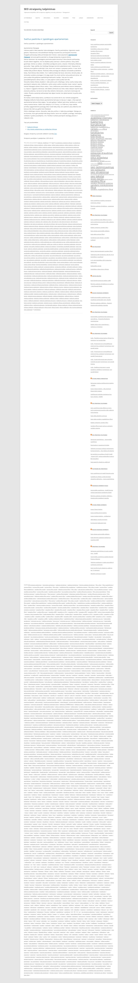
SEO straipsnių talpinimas (39, 9)
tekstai (111, 840)
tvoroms (94, 761)
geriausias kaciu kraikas (96, 625)
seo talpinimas (86, 837)
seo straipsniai (100, 172)
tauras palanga (75, 264)
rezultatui (26, 860)
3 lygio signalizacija (95, 116)
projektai (101, 885)
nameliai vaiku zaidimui (82, 700)
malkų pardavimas (82, 729)
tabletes (93, 756)
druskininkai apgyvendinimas (73, 158)
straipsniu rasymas (108, 179)
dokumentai (94, 722)
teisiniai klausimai (107, 855)
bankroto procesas (88, 770)
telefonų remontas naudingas (81, 625)
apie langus (85, 840)
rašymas (32, 860)
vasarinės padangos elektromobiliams (41, 632)
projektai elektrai (74, 889)
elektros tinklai (34, 889)
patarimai (75, 722)
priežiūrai (70, 799)
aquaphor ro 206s (43, 619)
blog (109, 127)
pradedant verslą (65, 896)
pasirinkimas (87, 761)
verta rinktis (94, 752)
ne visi (101, 817)
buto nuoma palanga (63, 156)
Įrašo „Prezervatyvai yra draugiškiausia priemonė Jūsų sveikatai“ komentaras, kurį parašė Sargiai (102, 346)
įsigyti (83, 810)
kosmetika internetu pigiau (84, 713)
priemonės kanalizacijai (42, 722)
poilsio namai (72, 233)
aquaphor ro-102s (73, 612)
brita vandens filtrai (52, 688)
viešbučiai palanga (61, 273)
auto (58, 790)
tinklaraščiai (28, 862)
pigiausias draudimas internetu (102, 154)
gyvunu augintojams (80, 673)
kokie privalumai (69, 763)
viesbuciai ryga (73, 278)
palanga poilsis (68, 199)
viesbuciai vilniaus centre (39, 282)
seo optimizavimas (102, 167)
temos (77, 882)
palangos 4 (27, 208)
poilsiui (98, 867)
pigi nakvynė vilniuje (49, 224)
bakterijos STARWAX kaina (67, 704)
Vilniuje (61, 867)
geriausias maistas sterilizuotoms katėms (46, 628)
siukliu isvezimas (87, 702)
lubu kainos (45, 648)
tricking (55, 831)
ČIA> (55, 134)
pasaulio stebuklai (99, 833)
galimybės (96, 894)
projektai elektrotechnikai (51, 887)
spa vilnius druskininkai (38, 262)
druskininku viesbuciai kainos (49, 163)
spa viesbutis (27, 262)
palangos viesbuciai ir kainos (72, 217)
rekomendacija (28, 824)
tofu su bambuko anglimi (53, 664)
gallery (67, 914)
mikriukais (110, 749)
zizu (59, 858)
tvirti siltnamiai (48, 682)
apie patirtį (74, 844)
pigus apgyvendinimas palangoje (63, 226)
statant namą (64, 781)
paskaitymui (97, 909)
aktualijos (76, 909)
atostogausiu (43, 833)
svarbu (64, 817)
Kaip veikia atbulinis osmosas (99, 416)
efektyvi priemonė (52, 774)
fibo (88, 736)
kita (93, 903)
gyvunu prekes (35, 650)
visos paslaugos (37, 858)
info (38, 673)
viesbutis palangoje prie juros (47, 300)
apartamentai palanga (59, 147)
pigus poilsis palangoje (52, 228)
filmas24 (76, 828)
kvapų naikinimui (102, 815)
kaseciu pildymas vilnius (58, 709)
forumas (47, 912)
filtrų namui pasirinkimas (99, 592)
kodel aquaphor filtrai (49, 614)
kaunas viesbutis (69, 172)
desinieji (81, 831)
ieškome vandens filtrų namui (42, 596)
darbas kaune (74, 785)
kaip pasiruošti (105, 745)
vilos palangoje (28, 310)
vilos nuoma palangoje (75, 307)
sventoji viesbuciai (53, 264)
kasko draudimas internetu (101, 138)
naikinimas (33, 815)
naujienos (74, 675)
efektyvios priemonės (79, 799)
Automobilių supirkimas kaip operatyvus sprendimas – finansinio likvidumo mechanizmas (102, 319)
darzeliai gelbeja (89, 643)
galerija (50, 914)
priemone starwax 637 (37, 704)
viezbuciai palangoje (38, 305)
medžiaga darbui (55, 885)
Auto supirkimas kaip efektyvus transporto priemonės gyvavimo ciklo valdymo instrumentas (102, 222)
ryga (61, 790)
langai (88, 806)
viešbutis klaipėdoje (58, 296)
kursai (67, 842)
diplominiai (83, 882)
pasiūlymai (34, 871)
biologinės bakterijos (58, 686)
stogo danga (97, 178)
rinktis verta (37, 774)
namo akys (85, 803)
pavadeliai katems (109, 677)
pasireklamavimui (83, 844)
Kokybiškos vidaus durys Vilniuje (100, 49)
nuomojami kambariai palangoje (41, 195)
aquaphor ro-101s (62, 612)
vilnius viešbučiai (64, 307)
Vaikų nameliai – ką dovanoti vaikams (101, 80)
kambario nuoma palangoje (74, 170)
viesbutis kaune (71, 294)
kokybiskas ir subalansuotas (96, 677)
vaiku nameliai (103, 700)
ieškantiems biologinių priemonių (104, 720)
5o (58, 828)
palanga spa (55, 201)
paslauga (48, 806)
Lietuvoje (73, 896)
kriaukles (91, 637)
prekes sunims (48, 679)
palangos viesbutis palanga (74, 219)
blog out (103, 909)
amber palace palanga (58, 145)
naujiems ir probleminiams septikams (42, 725)
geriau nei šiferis (86, 772)
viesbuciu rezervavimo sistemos (33, 291)
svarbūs (110, 858)
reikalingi (105, 860)
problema (34, 794)
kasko (40, 792)
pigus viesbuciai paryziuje (61, 231)
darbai (112, 882)
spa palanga (51, 258)
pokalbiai (32, 851)
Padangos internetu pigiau (100, 485)
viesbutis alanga (64, 291)
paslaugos (46, 747)
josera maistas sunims (78, 668)
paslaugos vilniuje (67, 722)
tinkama (67, 808)
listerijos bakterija (74, 641)
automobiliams (86, 842)
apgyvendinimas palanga (70, 152)
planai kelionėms (60, 853)
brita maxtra (35, 695)
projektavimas (59, 869)
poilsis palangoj (61, 240)
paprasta (60, 826)
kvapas (50, 797)
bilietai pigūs (94, 835)
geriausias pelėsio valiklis (52, 623)
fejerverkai (97, 684)
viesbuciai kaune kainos (34, 271)
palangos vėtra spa (47, 217)
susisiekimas (81, 788)
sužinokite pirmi (88, 851)
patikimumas (69, 711)
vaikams (37, 639)
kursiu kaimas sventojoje (50, 179)
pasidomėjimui (32, 912)
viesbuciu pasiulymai (38, 289)
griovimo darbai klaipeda (75, 702)
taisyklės (26, 851)
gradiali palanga (41, 165)
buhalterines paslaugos (55, 722)
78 (74, 912)
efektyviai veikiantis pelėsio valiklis (52, 634)
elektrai (96, 885)
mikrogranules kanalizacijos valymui (33, 727)
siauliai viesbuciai (67, 253)
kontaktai (62, 675)
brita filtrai (87, 693)
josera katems (67, 668)
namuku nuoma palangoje (51, 188)
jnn (31, 867)
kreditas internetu (53, 652)
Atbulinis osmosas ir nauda (98, 574)
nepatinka (26, 799)
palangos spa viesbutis (61, 215)
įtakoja (100, 752)
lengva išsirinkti (96, 772)
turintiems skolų (88, 765)
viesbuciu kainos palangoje (31, 287)
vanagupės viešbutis (60, 267)
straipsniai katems (108, 648)
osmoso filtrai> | (28, 587)
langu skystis (87, 740)
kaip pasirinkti (34, 776)
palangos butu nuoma (50, 208)
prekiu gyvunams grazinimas (97, 664)
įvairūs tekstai (44, 844)
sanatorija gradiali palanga (51, 249)
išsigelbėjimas (61, 767)
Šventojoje (86, 867)
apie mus (68, 675)
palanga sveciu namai (42, 204)
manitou (36, 833)
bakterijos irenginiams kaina (51, 704)
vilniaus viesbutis (28, 307)
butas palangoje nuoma (50, 156)
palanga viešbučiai (54, 204)
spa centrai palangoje (67, 255)
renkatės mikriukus (53, 752)
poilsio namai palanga (53, 235)
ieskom (81, 828)
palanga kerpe (28, 199)
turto (98, 790)
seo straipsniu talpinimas (108, 174)
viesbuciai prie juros (52, 278)
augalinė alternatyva (44, 675)
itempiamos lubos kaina (95, 646)
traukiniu (42, 835)
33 (72, 912)
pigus (75, 788)
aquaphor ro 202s (32, 619)
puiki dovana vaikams (34, 625)
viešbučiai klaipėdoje (58, 271)
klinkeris (105, 704)
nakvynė (92, 871)
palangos (79, 206)
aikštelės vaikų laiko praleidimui (64, 625)
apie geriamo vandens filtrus (85, 589)
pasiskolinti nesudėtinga (58, 650)
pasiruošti (69, 824)
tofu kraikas (106, 670)
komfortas (53, 808)
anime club (92, 907)
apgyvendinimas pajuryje (55, 152)
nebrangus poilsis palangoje (67, 188)
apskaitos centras (65, 833)
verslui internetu (84, 846)
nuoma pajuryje (49, 192)
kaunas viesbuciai (60, 172)
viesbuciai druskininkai (32, 269)
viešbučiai (55, 867)
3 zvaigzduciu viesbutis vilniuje (63, 143)
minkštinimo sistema (81, 587)
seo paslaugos (98, 169)
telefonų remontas (47, 621)
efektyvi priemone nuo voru (35, 634)
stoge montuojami (70, 803)
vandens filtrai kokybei (62, 594)
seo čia (34, 853)
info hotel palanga (29, 170)
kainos (33, 790)
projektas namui (82, 887)
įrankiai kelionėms (29, 855)
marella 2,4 (53, 695)
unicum (77, 903)
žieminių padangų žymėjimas (87, 585)
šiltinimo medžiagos (40, 731)
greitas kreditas (102, 650)
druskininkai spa (41, 161)
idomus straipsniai (88, 758)
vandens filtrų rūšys (86, 598)
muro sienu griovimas (45, 711)
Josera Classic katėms (96, 509)
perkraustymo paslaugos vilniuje (82, 666)
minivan (27, 833)
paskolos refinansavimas (65, 652)
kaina (72, 783)
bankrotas (68, 765)
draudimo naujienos (69, 826)
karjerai (32, 882)
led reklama (86, 682)
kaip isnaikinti (38, 707)
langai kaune (108, 826)
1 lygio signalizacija (95, 114)
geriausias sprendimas (30, 754)
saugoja (35, 824)
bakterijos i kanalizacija (100, 120)
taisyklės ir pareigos (87, 743)
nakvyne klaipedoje (59, 181)
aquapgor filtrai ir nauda (83, 610)
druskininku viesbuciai (34, 163)
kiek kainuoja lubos (36, 648)
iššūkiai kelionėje (55, 743)
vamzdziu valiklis (85, 756)
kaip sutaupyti (46, 677)
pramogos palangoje (69, 244)
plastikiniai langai (97, 161)
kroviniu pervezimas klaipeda (51, 702)
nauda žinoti (37, 785)
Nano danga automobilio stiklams (100, 231)
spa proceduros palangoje (66, 260)
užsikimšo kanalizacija (64, 779)
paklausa (98, 871)
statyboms (103, 900)
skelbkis (26, 849)
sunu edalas (44, 668)
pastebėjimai (54, 905)
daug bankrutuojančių (76, 770)
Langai (81, 18)
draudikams (51, 862)
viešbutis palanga (64, 298)
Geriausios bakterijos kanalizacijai (100, 55)
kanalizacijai (55, 794)
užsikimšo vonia (73, 774)
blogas (71, 684)
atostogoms (57, 824)
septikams (94, 709)
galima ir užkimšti (62, 774)
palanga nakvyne (37, 199)
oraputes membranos (89, 711)
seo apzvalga (98, 637)
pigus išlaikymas (71, 772)
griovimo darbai (110, 734)
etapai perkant (45, 779)
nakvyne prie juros (54, 183)
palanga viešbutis (64, 204)
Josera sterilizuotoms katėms (99, 513)
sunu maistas (36, 668)
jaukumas (82, 813)
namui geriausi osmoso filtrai (40, 601)
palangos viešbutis (61, 219)
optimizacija (52, 894)
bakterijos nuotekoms (99, 127)
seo (100, 163)
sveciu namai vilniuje (29, 264)
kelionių (94, 792)
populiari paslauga (35, 743)
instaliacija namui (39, 887)
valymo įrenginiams (85, 709)
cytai (64, 828)
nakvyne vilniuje (64, 183)
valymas (87, 819)
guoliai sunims (100, 668)
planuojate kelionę (81, 749)
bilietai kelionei (36, 846)
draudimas (100, 129)
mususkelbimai (88, 828)
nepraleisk (26, 909)
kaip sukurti (106, 752)
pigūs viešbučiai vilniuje (75, 231)
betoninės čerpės (92, 763)
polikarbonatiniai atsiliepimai (61, 682)
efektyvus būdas (40, 749)
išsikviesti (54, 788)
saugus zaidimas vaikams (74, 639)
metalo (66, 918)
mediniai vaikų (51, 698)
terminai (30, 806)
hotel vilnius (59, 167)
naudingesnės (73, 819)
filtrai (105, 129)
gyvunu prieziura (69, 673)
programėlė (99, 788)
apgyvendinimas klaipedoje (40, 152)
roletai (109, 867)
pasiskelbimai (27, 846)
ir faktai (38, 779)
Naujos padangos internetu (100, 293)
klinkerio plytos (97, 144)
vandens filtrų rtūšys (107, 596)
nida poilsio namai (39, 190)
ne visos (59, 819)
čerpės (26, 774)
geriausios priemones (59, 725)
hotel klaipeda (33, 167)
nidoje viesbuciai (58, 190)
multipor (75, 736)
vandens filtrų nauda (40, 589)
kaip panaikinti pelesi (48, 707)
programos (101, 722)
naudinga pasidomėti (80, 783)
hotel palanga (41, 167)
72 (77, 912)
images (55, 914)
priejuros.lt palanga (50, 246)
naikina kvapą (42, 776)
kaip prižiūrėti (93, 738)
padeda (67, 794)
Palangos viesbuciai (58, 217)
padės (74, 824)
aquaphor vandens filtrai (97, 605)
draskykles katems (78, 652)
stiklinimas (105, 835)
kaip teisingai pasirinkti (107, 747)
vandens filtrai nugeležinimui (38, 603)
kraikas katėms (94, 691)
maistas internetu (45, 684)
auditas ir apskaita (76, 833)
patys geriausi (88, 858)
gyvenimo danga (98, 781)
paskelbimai (70, 840)
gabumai (106, 880)
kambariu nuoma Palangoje (46, 172)
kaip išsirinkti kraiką (69, 693)
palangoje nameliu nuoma (39, 206)
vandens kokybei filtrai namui (73, 596)
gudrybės (93, 876)
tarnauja (26, 817)
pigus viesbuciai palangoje (46, 231)
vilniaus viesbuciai (62, 305)
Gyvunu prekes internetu (99, 505)
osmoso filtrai (48, 587)
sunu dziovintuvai (33, 670)
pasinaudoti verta (64, 770)
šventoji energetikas (41, 264)
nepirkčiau (60, 813)
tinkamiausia (45, 785)
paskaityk (55, 909)
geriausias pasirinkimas (43, 754)
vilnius (25, 790)
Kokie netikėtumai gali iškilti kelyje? (100, 67)
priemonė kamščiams (103, 754)
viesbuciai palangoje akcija (39, 276)
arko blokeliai (69, 758)
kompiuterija (106, 853)
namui (39, 801)
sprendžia (34, 819)
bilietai (48, 835)
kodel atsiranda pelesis (63, 641)
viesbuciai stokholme (48, 280)
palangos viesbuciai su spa (48, 219)
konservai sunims (43, 670)
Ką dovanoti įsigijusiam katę (98, 523)
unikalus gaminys (105, 772)
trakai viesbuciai (28, 267)
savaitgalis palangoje (56, 253)
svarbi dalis (37, 806)
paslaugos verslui (34, 844)
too (67, 828)
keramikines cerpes (40, 736)
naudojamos (27, 819)
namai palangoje (43, 185)
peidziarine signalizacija (96, 151)
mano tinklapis (66, 903)
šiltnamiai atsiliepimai (75, 682)
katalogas (26, 842)
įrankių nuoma (56, 738)
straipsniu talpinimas (75, 862)
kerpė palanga (48, 174)
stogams (65, 900)
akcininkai (86, 831)
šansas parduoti (80, 849)
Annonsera (90, 18)
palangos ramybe (47, 213)
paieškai (52, 849)
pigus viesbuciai (63, 228)
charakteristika (58, 810)
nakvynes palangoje (32, 185)
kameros (67, 801)
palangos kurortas (46, 210)
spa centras (77, 255)
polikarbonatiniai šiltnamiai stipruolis (45, 641)
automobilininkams (70, 849)
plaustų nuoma (51, 918)
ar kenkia (67, 797)
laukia (94, 898)
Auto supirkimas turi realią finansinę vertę (102, 473)
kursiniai (32, 885)
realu (32, 905)
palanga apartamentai (67, 195)
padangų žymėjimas (61, 585)
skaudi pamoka (44, 772)
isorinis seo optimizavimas (52, 637)
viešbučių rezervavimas (74, 289)
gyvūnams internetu (105, 691)
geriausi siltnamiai (105, 679)
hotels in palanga (68, 167)
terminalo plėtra (109, 878)
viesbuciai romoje (64, 278)
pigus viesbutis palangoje (44, 233)
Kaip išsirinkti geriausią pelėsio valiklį (101, 280)
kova (54, 815)
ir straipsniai (52, 844)
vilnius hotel (47, 307)
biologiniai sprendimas (53, 776)
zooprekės (60, 693)
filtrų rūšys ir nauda (93, 587)
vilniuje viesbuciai (39, 307)
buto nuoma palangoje (76, 156)
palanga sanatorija (34, 201)
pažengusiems (86, 880)
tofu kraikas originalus (83, 664)
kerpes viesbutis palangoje (59, 174)
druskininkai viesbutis (65, 161)
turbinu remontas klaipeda (95, 648)
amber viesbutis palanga (45, 147)
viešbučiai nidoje (50, 273)
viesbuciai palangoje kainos (70, 276)
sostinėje (37, 862)
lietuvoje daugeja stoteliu (90, 630)
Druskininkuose (28, 878)
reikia (105, 817)
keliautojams (90, 855)
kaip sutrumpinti (46, 743)
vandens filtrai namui (40, 594)
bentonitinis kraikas (97, 670)
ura (108, 909)
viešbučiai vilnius (53, 285)
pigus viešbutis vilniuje (57, 233)
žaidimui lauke (36, 698)
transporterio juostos (46, 831)
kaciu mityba (60, 666)
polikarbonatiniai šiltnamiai (36, 682)
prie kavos (43, 909)
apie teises (77, 840)
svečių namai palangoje (75, 262)
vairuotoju (81, 876)
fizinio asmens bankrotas (39, 765)
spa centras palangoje (42, 258)
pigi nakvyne (55, 222)
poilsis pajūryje (44, 240)
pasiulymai (33, 842)
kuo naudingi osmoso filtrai (69, 592)
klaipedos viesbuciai (35, 176)
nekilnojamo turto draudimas (79, 898)
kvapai (107, 797)
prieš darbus (96, 813)
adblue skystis (53, 643)
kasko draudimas (97, 137)
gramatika (26, 900)
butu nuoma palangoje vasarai (45, 158)
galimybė (78, 803)
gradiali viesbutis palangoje (54, 165)
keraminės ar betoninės (46, 781)
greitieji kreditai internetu (41, 652)
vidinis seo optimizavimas (66, 637)
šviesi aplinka (100, 806)
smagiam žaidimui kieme (48, 625)
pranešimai (90, 909)
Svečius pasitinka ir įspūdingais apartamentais (46, 39)
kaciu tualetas (53, 670)
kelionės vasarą (41, 745)
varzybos (69, 876)
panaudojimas (32, 916)
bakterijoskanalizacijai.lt (42, 716)
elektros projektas (28, 869)
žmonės (92, 824)
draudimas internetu (50, 790)
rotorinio (110, 905)
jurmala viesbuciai (39, 170)
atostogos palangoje (55, 154)
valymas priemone (99, 758)
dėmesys (30, 785)
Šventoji (67, 862)
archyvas (62, 914)
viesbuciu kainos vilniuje (46, 287)
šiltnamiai (70, 688)
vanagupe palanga (49, 267)
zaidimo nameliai (96, 707)
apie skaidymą (102, 776)
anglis (95, 729)
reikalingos (64, 860)
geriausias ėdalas (56, 684)
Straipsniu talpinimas (98, 546)
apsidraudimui (57, 840)
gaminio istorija (67, 754)
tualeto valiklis (101, 709)
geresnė (57, 873)
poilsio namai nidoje (41, 235)
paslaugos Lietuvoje (84, 722)
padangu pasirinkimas (41, 661)
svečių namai (100, 876)
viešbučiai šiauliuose (35, 280)
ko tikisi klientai (102, 729)
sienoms (97, 900)
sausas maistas (77, 691)
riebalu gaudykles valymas (91, 776)
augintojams (65, 684)
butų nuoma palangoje (30, 158)
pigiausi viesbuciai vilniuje (31, 226)
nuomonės (69, 846)
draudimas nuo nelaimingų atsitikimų (50, 898)
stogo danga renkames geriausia (93, 704)
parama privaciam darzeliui (77, 643)
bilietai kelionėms (54, 837)
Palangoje (72, 204)
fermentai (110, 815)
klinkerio (65, 810)
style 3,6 (72, 695)
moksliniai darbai (44, 900)
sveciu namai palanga (63, 262)
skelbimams (61, 842)
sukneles (78, 826)
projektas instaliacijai (104, 889)
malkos (90, 729)
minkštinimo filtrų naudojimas (67, 587)
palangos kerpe (36, 210)
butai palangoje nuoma (36, 156)
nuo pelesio (109, 718)
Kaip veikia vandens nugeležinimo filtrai (102, 419)
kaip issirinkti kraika (29, 691)
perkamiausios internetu (30, 693)
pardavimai (38, 808)
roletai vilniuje (94, 163)
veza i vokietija (96, 740)
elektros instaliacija (44, 889)
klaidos (62, 806)
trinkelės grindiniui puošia (69, 731)
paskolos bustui (38, 666)
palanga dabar (46, 197)
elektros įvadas (86, 891)
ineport (108, 828)
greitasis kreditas (92, 650)
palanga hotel (54, 197)
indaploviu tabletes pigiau (35, 756)
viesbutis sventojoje (37, 303)
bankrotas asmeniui (100, 767)
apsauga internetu (94, 846)
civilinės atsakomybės (49, 792)
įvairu (71, 907)
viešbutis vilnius (28, 305)
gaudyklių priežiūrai (59, 761)
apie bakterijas (46, 794)
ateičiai (109, 898)
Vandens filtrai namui (97, 51)
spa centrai (46, 255)
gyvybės (89, 792)
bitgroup (111, 831)
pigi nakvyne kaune (64, 222)
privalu (79, 880)
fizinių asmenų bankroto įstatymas (56, 765)
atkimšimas (81, 774)
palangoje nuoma (51, 206)
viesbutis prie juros (61, 300)
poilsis (46, 237)
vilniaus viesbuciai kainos (75, 305)
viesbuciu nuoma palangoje (71, 287)
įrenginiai (93, 797)
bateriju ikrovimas (60, 711)
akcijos (81, 790)
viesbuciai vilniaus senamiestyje (55, 282)
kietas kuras (72, 738)
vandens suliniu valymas (86, 725)
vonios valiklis (100, 756)
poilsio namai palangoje (66, 235)
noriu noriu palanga (29, 192)
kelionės (36, 792)
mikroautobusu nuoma (46, 181)
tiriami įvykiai (73, 801)
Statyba (26, 22)
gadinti (81, 817)
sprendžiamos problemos (60, 799)
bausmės (55, 801)
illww (59, 831)
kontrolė (61, 801)
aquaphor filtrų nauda (60, 610)
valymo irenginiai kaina (39, 720)
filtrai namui (52, 601)
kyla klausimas (89, 774)
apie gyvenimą (103, 844)
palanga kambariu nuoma (75, 197)
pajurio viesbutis (55, 195)
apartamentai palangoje (72, 147)
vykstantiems (27, 803)
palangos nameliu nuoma (59, 210)
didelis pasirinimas (55, 783)
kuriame (87, 752)
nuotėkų (88, 860)
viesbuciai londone (40, 273)
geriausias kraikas (42, 693)
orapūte (93, 720)
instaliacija (53, 889)
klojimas (78, 810)
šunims (88, 673)
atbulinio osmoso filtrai (64, 589)
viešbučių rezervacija (61, 289)
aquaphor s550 (68, 616)
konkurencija (61, 788)
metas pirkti (109, 803)
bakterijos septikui (29, 722)
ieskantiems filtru (105, 684)
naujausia (64, 905)
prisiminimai (52, 882)
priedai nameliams (107, 695)
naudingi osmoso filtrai (55, 592)
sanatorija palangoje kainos (31, 251)
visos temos (39, 851)
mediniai (43, 698)
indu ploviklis (99, 711)
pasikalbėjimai (84, 907)
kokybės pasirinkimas (65, 752)
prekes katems (39, 679)
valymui (76, 817)
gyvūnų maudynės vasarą (57, 691)
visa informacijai (97, 851)
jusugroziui (65, 831)
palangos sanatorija (57, 213)
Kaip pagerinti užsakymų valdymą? (100, 462)
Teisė (73, 18)
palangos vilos (47, 222)
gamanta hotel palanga (30, 165)
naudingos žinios (50, 853)
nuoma (111, 835)
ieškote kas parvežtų (99, 743)
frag (34, 864)
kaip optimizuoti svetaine (80, 637)
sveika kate (27, 650)
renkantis (66, 813)
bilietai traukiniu (55, 835)
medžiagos (106, 808)
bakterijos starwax (41, 740)
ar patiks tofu (34, 675)
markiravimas (59, 918)
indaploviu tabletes (103, 738)
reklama (36, 905)
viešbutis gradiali (28, 294)
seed (55, 828)
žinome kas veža (28, 747)
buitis (32, 639)
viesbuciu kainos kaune (75, 285)
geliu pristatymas (47, 713)
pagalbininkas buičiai (90, 754)
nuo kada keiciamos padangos (94, 659)
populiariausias (54, 803)
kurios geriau (56, 781)
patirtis (77, 763)
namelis (59, 700)
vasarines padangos (47, 659)
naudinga (108, 806)
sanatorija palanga (64, 249)
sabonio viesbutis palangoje (35, 249)
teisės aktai (78, 792)
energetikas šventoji (75, 163)
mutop (97, 912)
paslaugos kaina (106, 864)
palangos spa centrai (48, 215)
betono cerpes (50, 736)
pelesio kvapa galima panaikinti (83, 619)
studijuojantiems (91, 882)
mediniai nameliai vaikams (69, 720)
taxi (29, 790)
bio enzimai (32, 740)
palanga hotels (63, 197)
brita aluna (46, 695)
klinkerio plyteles (97, 142)
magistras (106, 882)
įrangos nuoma (66, 734)
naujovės (66, 907)
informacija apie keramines (77, 781)
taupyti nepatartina (36, 783)
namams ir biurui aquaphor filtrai (33, 614)
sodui (44, 688)
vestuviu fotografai (33, 711)
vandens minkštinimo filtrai (98, 601)
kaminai (88, 916)
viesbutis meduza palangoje (41, 298)
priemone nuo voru (98, 619)
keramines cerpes (71, 729)
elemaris (84, 695)
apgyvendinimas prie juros (42, 154)
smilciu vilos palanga (37, 255)
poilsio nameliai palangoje (37, 237)
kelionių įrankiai (107, 851)
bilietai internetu (71, 835)
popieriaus (80, 918)
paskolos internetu (71, 650)
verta (53, 806)
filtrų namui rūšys (75, 598)
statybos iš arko (81, 731)
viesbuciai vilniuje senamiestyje (39, 285)
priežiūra (31, 808)
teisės (71, 842)
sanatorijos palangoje (57, 251)
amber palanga (68, 145)
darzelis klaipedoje (54, 716)
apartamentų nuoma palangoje (64, 149)
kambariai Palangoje (60, 170)
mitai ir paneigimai (67, 747)
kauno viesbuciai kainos (36, 174)
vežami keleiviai (71, 743)
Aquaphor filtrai (95, 53)
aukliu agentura (28, 720)
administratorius (53, 772)
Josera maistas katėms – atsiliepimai (100, 516)
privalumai (38, 810)
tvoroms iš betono (49, 758)
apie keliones (77, 842)
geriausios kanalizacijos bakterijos (39, 643)
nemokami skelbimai (96, 914)
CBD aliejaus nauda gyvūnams (99, 519)
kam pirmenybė (62, 745)
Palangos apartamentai (37, 208)
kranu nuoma (64, 738)
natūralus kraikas (104, 693)
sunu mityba (38, 677)
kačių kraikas (85, 691)
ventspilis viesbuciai (72, 267)
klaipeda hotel (71, 174)
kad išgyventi (73, 851)
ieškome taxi (69, 788)
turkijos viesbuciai (38, 267)
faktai (29, 765)
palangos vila (39, 222)
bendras (44, 914)
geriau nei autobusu (51, 745)
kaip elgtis (38, 767)
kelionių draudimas (98, 140)
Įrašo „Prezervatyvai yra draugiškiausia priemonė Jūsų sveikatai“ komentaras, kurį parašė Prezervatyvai (102, 354)
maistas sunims (93, 688)
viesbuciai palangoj (71, 273)
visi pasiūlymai (56, 851)
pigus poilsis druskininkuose (38, 228)
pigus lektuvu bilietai (96, 159)
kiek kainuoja (108, 722)
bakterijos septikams (37, 729)
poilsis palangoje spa (46, 242)
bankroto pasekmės (77, 765)
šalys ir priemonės (105, 846)
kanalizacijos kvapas (70, 686)
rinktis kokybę (53, 779)
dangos (31, 774)
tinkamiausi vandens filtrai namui (78, 594)
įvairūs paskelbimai (48, 842)
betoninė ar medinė (78, 761)
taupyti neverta (91, 783)
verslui (91, 896)
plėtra (64, 880)
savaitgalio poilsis (29, 253)
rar (31, 864)
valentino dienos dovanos (99, 713)
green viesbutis (66, 165)
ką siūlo (30, 788)
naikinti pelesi (74, 707)
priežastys (49, 801)
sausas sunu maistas (58, 679)
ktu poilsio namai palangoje (34, 179)
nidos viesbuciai (67, 190)
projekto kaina (105, 887)
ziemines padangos (58, 659)
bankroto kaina (47, 770)
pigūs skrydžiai (57, 903)
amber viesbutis (33, 147)
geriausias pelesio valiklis (99, 634)
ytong (80, 736)
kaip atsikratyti (75, 797)
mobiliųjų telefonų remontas (77, 628)
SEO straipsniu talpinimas (99, 215)
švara (29, 797)
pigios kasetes (108, 833)
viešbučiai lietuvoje (29, 273)
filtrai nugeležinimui (108, 585)
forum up (91, 905)
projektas (26, 889)
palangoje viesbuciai (70, 206)
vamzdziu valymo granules (101, 725)
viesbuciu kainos (63, 285)
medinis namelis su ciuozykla (31, 655)
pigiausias (104, 785)
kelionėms (50, 840)
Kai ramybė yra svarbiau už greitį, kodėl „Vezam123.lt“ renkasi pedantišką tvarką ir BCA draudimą (102, 456)
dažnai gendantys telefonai (36, 630)
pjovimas (91, 918)
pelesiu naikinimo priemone (62, 707)
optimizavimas (77, 894)
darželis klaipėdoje (49, 718)
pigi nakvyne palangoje (36, 224)
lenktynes (63, 876)
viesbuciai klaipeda (47, 271)
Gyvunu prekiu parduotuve (100, 378)
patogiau (68, 749)
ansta (71, 828)
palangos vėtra (37, 217)
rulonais (31, 761)
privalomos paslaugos (84, 801)
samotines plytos (29, 736)
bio (104, 794)
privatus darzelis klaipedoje (54, 720)
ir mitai (33, 779)
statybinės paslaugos (36, 738)
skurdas (26, 828)
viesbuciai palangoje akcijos (54, 276)
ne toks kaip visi (76, 756)
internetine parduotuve (49, 585)
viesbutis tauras (48, 303)
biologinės (78, 822)
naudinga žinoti (41, 763)
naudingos (74, 815)
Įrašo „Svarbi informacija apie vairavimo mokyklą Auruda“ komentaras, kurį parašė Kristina (102, 362)
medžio (100, 918)
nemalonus (61, 797)
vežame (63, 743)
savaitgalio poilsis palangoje (42, 253)
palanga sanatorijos (45, 201)
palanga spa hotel (75, 201)
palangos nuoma (71, 210)
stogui (95, 808)
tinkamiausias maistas (34, 684)
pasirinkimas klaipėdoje (37, 718)
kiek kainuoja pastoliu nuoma (41, 734)
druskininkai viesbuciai (52, 161)
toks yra (92, 785)
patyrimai (80, 851)
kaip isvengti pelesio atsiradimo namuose (85, 623)
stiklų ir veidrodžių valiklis (36, 758)
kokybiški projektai (29, 887)
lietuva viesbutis (71, 179)
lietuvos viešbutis (35, 181)
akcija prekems (96, 679)
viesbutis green (52, 294)
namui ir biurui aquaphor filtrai (106, 612)
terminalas (31, 880)
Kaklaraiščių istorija (96, 266)
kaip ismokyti (77, 679)
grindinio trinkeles (67, 736)
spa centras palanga (29, 258)
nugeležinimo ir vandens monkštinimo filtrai (88, 603)
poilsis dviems (65, 237)
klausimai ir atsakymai (38, 803)
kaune (68, 785)
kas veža (78, 743)
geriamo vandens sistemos (44, 605)
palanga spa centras (64, 201)
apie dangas (89, 810)
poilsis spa (49, 244)
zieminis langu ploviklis (100, 657)
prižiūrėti (37, 817)
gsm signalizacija (95, 131)
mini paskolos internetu (49, 666)
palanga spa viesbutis (30, 204)
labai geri (50, 860)
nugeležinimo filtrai (69, 619)
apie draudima (95, 842)
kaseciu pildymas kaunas (72, 709)
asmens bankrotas (71, 767)
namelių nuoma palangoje (65, 185)
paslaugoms (98, 855)
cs (90, 903)
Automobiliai (28, 18)
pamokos (79, 896)
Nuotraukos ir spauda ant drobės (100, 445)
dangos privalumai (103, 763)
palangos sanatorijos (69, 213)
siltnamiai (70, 648)
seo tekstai (97, 176)
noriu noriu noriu (77, 190)
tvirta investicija (108, 761)
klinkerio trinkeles (98, 145)
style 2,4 (67, 695)
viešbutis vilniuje (75, 303)
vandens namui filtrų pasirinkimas (91, 596)
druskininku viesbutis (64, 163)
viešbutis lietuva (69, 296)
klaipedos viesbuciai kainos (49, 176)
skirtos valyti (102, 822)
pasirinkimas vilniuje (100, 643)
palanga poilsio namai (58, 199)
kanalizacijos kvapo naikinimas (96, 734)
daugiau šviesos (110, 810)
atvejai (43, 806)
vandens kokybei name (30, 598)
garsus (103, 828)
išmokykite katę (68, 666)
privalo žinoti (35, 781)
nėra (101, 858)
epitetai (47, 749)
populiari (102, 810)
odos (95, 918)
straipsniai (77, 684)
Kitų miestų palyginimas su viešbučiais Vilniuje (42, 129)
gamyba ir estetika (91, 779)
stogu (96, 905)
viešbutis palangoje (33, 300)
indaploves (80, 740)
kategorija (105, 862)
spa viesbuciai (78, 260)
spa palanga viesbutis (61, 258)
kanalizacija (33, 799)
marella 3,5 (60, 695)
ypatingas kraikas (86, 679)
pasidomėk (33, 909)
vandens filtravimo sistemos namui (97, 594)
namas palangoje (53, 185)
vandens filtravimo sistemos (102, 183)
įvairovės (47, 907)
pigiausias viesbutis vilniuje (46, 226)
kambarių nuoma (39, 869)
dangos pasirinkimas (56, 754)
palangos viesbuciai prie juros (32, 219)
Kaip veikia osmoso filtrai (97, 234)
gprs (38, 867)
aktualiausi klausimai (94, 747)
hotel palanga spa (50, 167)
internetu (102, 801)
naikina (39, 799)
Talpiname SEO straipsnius (99, 468)
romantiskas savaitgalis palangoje (65, 246)
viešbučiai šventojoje (60, 280)
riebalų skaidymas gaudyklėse (58, 785)
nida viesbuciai (49, 190)
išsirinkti (26, 808)
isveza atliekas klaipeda (83, 720)
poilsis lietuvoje (74, 237)
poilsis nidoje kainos (33, 240)
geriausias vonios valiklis (50, 630)
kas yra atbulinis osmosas (101, 589)
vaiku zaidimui (101, 641)
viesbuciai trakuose (71, 280)
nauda (25, 797)
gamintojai (82, 808)
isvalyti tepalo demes (61, 655)
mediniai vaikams (87, 698)
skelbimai (50, 846)
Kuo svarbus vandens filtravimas (100, 87)
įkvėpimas (26, 896)
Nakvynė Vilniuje (32, 127)
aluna (40, 695)
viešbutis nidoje (54, 298)
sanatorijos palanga (45, 251)
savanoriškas (47, 826)
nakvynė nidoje (69, 181)
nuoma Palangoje (69, 192)
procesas (59, 747)
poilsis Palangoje (71, 240)
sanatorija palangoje (75, 249)
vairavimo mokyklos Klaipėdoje (75, 878)
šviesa (25, 806)
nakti (100, 905)
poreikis (99, 898)
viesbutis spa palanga (73, 300)
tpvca (102, 792)
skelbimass (93, 831)
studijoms (100, 880)
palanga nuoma (46, 199)
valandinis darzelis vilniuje (56, 668)
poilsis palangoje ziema (72, 242)
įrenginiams (67, 815)
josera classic (88, 634)
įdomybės (53, 907)
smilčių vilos (27, 255)
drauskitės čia (27, 853)
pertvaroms (27, 903)
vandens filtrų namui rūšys (58, 596)
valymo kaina (87, 817)
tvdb (35, 867)
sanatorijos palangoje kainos (72, 251)
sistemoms (93, 819)
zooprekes (44, 864)
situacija (61, 794)
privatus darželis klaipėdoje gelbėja (99, 716)
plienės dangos (72, 900)
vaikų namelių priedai (39, 709)
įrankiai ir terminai (29, 749)
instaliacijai (107, 885)
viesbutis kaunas (62, 294)
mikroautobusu (68, 790)
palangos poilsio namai (35, 213)
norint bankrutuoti (98, 770)
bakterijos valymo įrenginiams (55, 740)
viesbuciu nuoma (58, 287)
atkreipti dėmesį (71, 745)
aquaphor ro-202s (98, 614)
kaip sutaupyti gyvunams (46, 673)
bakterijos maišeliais (95, 727)
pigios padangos (34, 657)
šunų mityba (69, 691)
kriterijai (62, 749)
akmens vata (102, 736)
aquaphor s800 (53, 612)
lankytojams (40, 912)
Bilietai (38, 18)
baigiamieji (65, 882)
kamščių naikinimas (99, 774)
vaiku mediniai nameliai (69, 700)
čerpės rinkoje (88, 781)
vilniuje (105, 788)
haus (84, 736)
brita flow (78, 695)
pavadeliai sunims (29, 679)
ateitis (86, 905)
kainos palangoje (49, 170)
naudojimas (60, 815)
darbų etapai (46, 885)
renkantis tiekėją (91, 749)
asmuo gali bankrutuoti (100, 765)
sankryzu (75, 876)
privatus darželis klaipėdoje (62, 718)
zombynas (26, 864)
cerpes (94, 128)
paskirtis (100, 761)
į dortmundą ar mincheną (93, 745)
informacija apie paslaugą (93, 731)
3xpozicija (100, 831)
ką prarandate (77, 747)
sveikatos (30, 792)
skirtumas (32, 876)
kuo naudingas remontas (80, 632)
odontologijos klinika (106, 666)
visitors (38, 864)
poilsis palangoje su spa (58, 242)
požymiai (62, 803)
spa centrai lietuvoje (55, 255)
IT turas (91, 833)
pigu (80, 869)
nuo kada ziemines (101, 639)
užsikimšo (43, 774)
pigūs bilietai (95, 837)
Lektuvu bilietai (96, 276)
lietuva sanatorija (62, 179)
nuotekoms (109, 794)
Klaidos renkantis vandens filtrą (99, 227)
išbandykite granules (40, 761)
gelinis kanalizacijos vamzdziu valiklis (53, 727)
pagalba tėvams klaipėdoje (81, 716)
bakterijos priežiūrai (49, 729)
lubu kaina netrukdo (65, 646)
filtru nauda (31, 686)
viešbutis (57, 291)
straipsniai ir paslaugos (91, 849)
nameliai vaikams (69, 698)
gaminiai (32, 810)
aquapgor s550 (83, 612)
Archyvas (100, 18)
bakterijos (72, 794)
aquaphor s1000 (92, 612)
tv (58, 914)
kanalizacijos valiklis (69, 864)
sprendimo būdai (97, 799)
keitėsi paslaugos (84, 785)
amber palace (47, 145)
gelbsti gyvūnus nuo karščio (42, 691)
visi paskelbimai (28, 858)
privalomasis (109, 801)
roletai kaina (107, 161)
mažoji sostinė (47, 788)
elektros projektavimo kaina (31, 891)
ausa (31, 833)
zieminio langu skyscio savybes (88, 641)
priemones (71, 822)
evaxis (31, 828)
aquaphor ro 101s (100, 616)
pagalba (32, 767)
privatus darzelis (39, 646)
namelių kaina (59, 698)
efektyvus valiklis (79, 704)
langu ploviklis (36, 659)
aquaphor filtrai (109, 605)
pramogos (94, 873)
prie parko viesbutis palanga (37, 246)
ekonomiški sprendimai (78, 752)
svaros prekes (39, 790)
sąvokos (47, 803)
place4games (97, 828)
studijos (59, 882)
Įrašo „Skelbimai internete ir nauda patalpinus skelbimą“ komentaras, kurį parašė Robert (101, 369)
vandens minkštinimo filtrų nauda (56, 603)
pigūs (77, 835)
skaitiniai (49, 909)
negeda (106, 831)
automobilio (59, 792)
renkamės (44, 797)
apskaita (33, 837)
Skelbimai (66, 18)
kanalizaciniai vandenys (72, 725)
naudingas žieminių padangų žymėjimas (62, 632)
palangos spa (38, 215)
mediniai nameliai (51, 700)
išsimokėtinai (97, 862)
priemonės (49, 761)
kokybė (88, 797)
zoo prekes (90, 695)
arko (91, 736)
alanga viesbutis (38, 145)
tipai (98, 797)
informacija (85, 747)
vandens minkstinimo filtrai (102, 186)
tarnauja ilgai (68, 761)
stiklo (86, 918)
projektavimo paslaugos (94, 887)
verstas (27, 810)
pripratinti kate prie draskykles (103, 652)
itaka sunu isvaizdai (29, 677)
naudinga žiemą (93, 803)
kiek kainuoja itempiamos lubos (79, 646)
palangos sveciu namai (74, 215)
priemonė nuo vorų (36, 621)
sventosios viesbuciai (64, 264)
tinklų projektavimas (50, 891)
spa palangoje (72, 258)
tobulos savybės (65, 783)
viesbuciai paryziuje (41, 278)
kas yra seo (56, 621)
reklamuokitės (65, 851)
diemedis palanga (60, 158)
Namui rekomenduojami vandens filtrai (102, 251)
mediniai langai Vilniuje (96, 148)
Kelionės (56, 18)
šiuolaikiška (33, 896)
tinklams (71, 869)
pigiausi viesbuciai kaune (75, 224)
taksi (87, 788)
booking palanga (66, 154)
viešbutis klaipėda (47, 296)
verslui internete (68, 894)
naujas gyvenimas (46, 767)
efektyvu (40, 819)
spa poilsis (43, 260)
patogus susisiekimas (29, 752)
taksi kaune (98, 785)
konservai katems (76, 670)
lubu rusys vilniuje (54, 648)
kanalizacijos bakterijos (97, 133)
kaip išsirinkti (71, 810)
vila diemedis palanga (51, 305)
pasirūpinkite (60, 808)
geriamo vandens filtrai (64, 607)
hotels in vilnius (77, 167)
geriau (73, 749)
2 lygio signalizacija (104, 114)
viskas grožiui (39, 855)
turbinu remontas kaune (80, 648)
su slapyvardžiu (47, 851)
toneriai (49, 709)
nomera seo (85, 833)
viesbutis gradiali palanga (41, 294)
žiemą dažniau (79, 776)
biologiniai (26, 801)
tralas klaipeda (64, 702)
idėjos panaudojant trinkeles (54, 731)
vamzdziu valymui (69, 727)
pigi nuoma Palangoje (61, 224)
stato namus (84, 734)
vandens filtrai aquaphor (50, 607)
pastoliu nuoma (47, 738)
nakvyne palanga (32, 183)
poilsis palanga (53, 240)
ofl (61, 828)
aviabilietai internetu (101, 117)
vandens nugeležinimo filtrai (102, 189)
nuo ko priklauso (38, 747)
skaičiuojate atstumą (41, 752)
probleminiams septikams (82, 727)
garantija (50, 896)
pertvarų (46, 916)
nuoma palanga (59, 192)
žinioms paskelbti (37, 849)
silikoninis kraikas (86, 670)
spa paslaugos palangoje (33, 260)
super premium (28, 668)
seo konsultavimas (106, 163)
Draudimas (47, 18)
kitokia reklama (76, 853)
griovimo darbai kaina (85, 707)
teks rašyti (45, 882)
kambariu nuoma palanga (31, 172)
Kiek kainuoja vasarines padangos (97, 661)
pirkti (67, 806)
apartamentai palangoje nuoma (33, 149)
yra (82, 858)
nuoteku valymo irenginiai (97, 150)
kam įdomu (60, 844)
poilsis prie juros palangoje (38, 244)
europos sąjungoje (82, 767)
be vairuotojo (100, 826)
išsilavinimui (38, 885)
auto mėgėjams (77, 837)
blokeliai (96, 736)
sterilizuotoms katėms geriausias (94, 628)
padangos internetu (102, 655)
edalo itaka (109, 675)
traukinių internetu (85, 835)
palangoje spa (61, 206)
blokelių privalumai (59, 763)
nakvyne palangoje (43, 183)
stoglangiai (101, 803)
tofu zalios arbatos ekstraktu (68, 664)
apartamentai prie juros (48, 149)
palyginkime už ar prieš (78, 754)
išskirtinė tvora (78, 758)
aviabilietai (102, 116)
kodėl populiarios (81, 745)
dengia (100, 808)
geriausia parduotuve (68, 677)
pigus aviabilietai (99, 157)
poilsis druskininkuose (55, 237)
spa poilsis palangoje (52, 260)
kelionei (63, 824)
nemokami (57, 860)
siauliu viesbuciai (76, 253)
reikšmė (74, 880)
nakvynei (49, 867)
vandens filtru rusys (42, 612)
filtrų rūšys (98, 585)
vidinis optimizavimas (45, 650)
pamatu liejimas (75, 734)
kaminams (75, 916)
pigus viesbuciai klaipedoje (31, 231)
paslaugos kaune (37, 788)
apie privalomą (95, 801)
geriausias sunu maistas (105, 688)
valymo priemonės (60, 758)
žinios (25, 912)
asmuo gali (91, 767)
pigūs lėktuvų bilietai (76, 914)
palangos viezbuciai (29, 222)
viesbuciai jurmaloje (59, 269)
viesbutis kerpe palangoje (35, 296)
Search (93, 30)
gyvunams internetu (56, 677)
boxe (72, 903)
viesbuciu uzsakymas (48, 291)
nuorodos (80, 675)
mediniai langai (97, 147)
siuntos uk (43, 867)
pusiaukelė (38, 882)
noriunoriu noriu (40, 192)
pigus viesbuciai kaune (75, 228)
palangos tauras (28, 217)
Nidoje (55, 871)
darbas (26, 880)
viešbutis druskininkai (76, 291)
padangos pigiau (69, 659)
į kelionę (108, 849)
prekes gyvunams (59, 673)
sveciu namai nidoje (50, 262)
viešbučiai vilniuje (69, 282)
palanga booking (37, 197)
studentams (100, 882)
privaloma (26, 882)
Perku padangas (97, 196)
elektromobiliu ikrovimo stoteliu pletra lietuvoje (70, 630)
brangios (54, 826)
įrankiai (91, 894)
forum (107, 903)
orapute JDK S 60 (78, 711)
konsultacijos (47, 855)
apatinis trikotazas (58, 713)
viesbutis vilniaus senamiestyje (61, 303)
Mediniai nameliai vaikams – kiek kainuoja (102, 74)
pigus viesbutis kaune (30, 233)
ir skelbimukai (40, 853)
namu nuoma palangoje (36, 188)
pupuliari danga (100, 783)
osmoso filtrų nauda (38, 587)
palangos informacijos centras (65, 208)
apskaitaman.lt (28, 725)
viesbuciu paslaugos (49, 289)
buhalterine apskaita (63, 643)
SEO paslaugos (96, 246)
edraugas (36, 828)
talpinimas (75, 790)
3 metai (55, 767)
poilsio (66, 233)
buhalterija (27, 837)
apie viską (39, 842)
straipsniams (54, 858)
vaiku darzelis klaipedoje (66, 716)
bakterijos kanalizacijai (98, 123)
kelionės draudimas (106, 790)
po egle (40, 813)
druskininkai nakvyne (30, 161)
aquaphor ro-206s (40, 616)
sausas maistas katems (64, 670)
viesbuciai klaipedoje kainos (72, 271)
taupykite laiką (35, 772)
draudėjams (102, 849)
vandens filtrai (98, 181)
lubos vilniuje (63, 648)
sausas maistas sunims (30, 673)
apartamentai (74, 867)
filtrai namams (51, 594)
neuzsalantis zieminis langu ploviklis (83, 657)
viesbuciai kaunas (71, 269)
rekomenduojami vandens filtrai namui (47, 598)
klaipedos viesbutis (62, 176)
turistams (92, 867)
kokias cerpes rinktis (60, 729)
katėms (93, 673)
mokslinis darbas (40, 880)
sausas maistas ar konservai (47, 655)
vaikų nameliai (27, 698)
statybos (58, 734)
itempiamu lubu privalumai (51, 646)
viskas (96, 903)
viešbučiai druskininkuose (46, 269)
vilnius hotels (55, 307)
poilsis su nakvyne (58, 244)
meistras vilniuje (96, 666)
